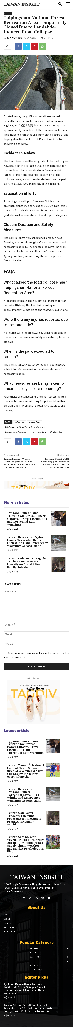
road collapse (35, 422)
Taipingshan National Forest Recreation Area (25, 427)
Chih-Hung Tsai (14, 37)
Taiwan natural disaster (15, 432)
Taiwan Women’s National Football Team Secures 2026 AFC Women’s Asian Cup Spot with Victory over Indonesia (25, 770)
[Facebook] (18, 46)
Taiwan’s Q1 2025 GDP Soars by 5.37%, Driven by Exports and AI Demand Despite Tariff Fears (55, 463)
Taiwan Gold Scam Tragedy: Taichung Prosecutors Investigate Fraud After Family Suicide (27, 563)
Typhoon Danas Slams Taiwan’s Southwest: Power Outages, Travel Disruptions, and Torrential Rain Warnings (27, 518)
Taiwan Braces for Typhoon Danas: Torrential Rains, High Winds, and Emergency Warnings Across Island (27, 542)
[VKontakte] (43, 898)
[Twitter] (26, 46)
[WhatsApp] (42, 46)
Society (8, 13)
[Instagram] (30, 898)
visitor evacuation (37, 432)
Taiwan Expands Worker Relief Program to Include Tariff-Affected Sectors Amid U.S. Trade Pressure (19, 463)
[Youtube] (49, 898)
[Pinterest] (34, 46)
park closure (19, 422)
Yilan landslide (55, 432)
